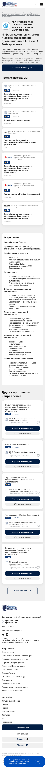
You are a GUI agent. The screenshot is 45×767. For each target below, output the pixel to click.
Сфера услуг (7, 680)
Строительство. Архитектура (14, 677)
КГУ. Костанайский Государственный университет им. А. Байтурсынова (23, 25)
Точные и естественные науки (15, 687)
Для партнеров (8, 711)
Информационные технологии (13, 15)
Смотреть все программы (22, 591)
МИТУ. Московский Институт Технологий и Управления (20, 490)
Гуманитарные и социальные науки (17, 656)
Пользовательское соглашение (12, 755)
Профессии (7, 722)
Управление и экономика (12, 691)
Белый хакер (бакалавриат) (17, 444)
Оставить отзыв (22, 727)
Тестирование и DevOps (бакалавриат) (22, 515)
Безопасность (8, 652)
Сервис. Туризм (8, 673)
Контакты (6, 715)
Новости (5, 708)
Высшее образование (31, 13)
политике (22, 763)
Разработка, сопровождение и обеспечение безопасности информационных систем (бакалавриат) (18, 408)
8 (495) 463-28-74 (12, 623)
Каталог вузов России (11, 701)
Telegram (20, 739)
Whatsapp (21, 745)
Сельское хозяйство (10, 670)
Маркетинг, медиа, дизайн (13, 663)
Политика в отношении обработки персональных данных (20, 753)
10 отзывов (15, 414)
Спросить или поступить (22, 68)
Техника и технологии (11, 684)
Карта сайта (7, 697)
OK (38, 762)
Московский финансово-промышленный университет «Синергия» (20, 564)
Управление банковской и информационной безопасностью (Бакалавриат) (19, 480)
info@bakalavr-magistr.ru (12, 630)
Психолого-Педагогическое (13, 666)
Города (5, 704)
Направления (8, 649)
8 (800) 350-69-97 (12, 621)
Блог (4, 718)
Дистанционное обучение (11, 13)
